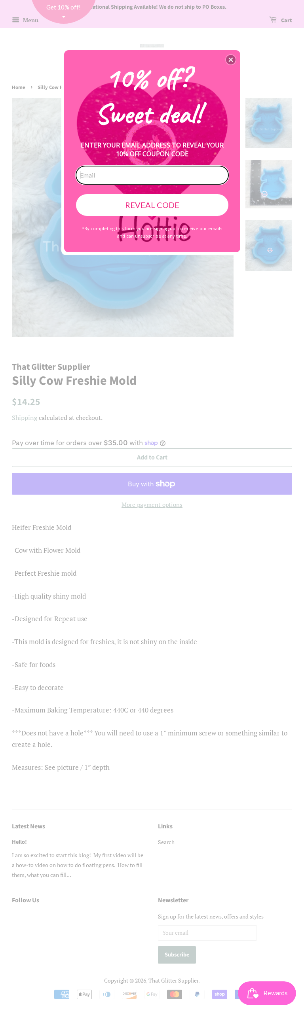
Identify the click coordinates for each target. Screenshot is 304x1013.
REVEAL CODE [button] (152, 205)
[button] (231, 59)
